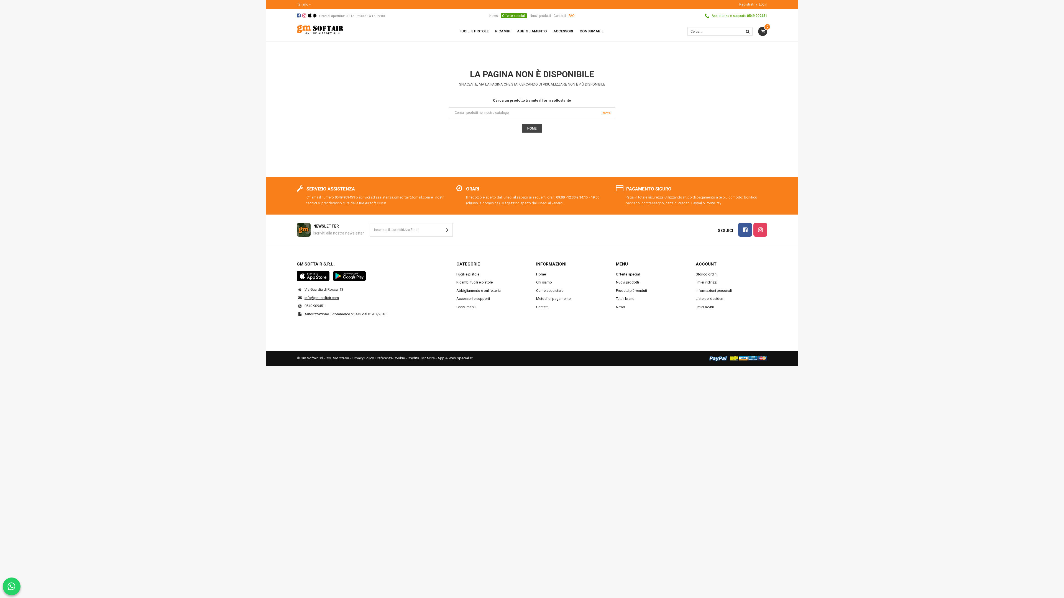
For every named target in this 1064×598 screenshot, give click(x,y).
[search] (748, 31)
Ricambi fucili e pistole (474, 282)
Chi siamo (544, 282)
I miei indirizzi (706, 282)
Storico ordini (706, 274)
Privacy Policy (363, 358)
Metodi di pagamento (553, 299)
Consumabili (466, 307)
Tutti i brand (625, 299)
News (493, 16)
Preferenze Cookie (390, 358)
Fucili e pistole (467, 274)
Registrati (746, 4)
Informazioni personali (714, 290)
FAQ (572, 16)
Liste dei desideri (709, 299)
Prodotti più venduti (631, 290)
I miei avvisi (705, 307)
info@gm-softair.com (322, 298)
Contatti (560, 16)
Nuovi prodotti (540, 16)
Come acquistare (549, 290)
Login (763, 4)
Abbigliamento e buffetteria (478, 290)
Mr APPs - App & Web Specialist (447, 358)
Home (541, 274)
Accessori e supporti (473, 299)
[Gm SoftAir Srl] (320, 29)
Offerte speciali (514, 16)
